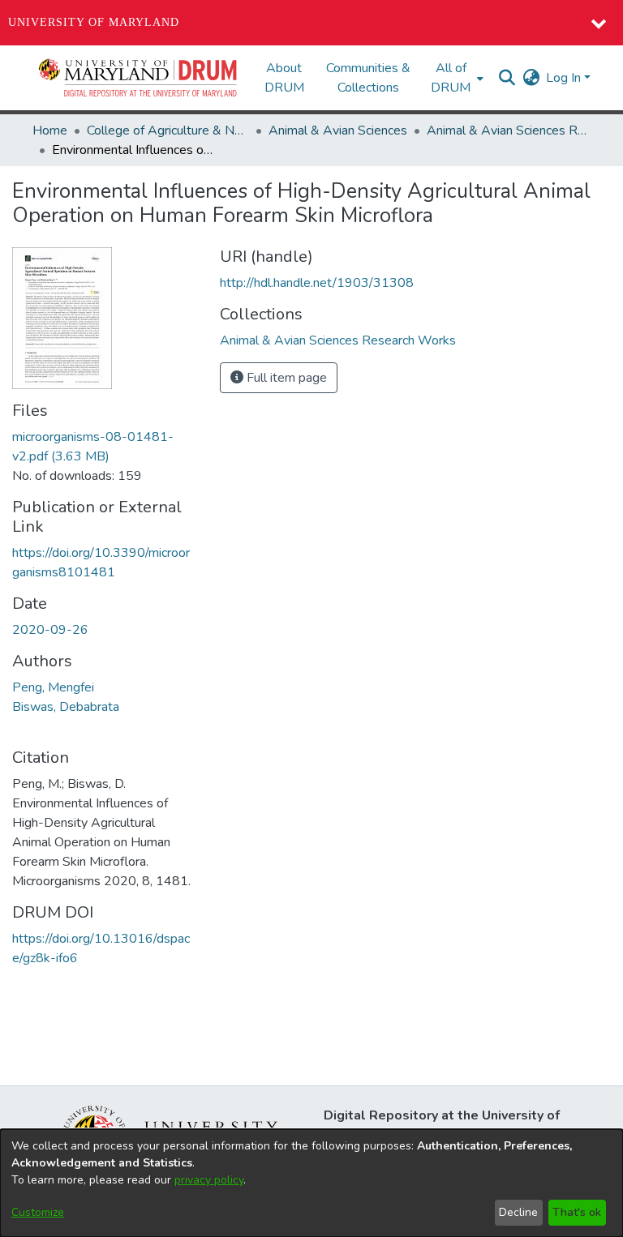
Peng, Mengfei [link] (53, 687)
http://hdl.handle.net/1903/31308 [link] (317, 283)
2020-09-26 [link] (50, 630)
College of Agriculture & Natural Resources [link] (168, 130)
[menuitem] (455, 77)
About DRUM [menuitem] (284, 77)
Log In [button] (565, 78)
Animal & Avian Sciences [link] (338, 130)
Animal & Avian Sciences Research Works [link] (508, 130)
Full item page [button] (285, 378)
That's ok (576, 1212)
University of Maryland (93, 22)
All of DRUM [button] (450, 77)
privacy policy (208, 1180)
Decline (518, 1212)
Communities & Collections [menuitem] (368, 77)
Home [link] (49, 130)
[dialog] (311, 1183)
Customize (37, 1212)
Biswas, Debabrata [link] (65, 707)
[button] (139, 77)
